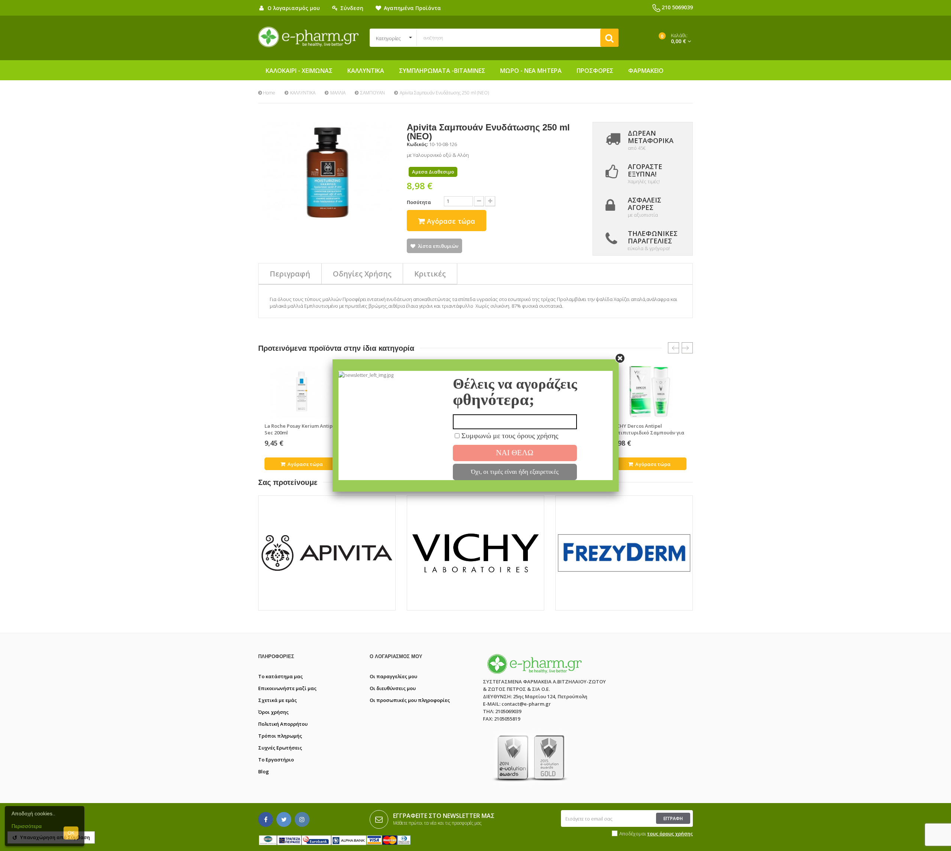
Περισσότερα (27, 826)
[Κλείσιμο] (620, 358)
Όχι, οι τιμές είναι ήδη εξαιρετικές (514, 471)
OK (71, 833)
